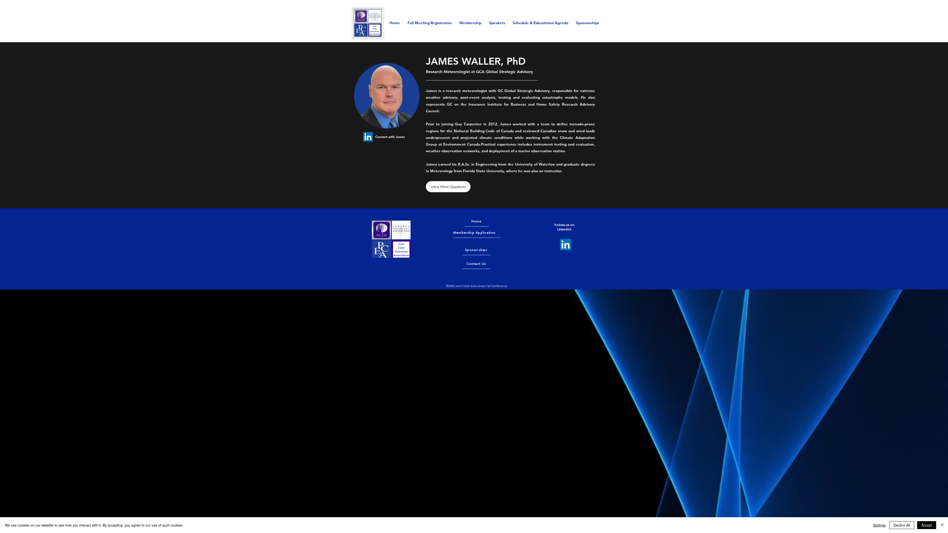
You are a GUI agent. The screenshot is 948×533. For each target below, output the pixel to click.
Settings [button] (879, 525)
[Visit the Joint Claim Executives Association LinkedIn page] (565, 244)
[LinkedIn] (368, 137)
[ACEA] (382, 229)
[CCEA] (399, 229)
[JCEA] (399, 251)
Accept (926, 525)
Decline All (902, 525)
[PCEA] (382, 249)
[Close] (942, 525)
